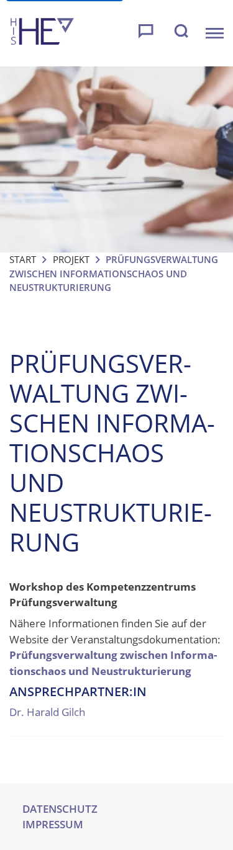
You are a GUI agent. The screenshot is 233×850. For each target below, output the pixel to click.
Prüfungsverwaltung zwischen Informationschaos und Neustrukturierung (113, 663)
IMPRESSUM (52, 824)
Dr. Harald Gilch (47, 712)
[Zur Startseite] (42, 33)
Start (22, 259)
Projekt (71, 259)
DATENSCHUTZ (60, 809)
